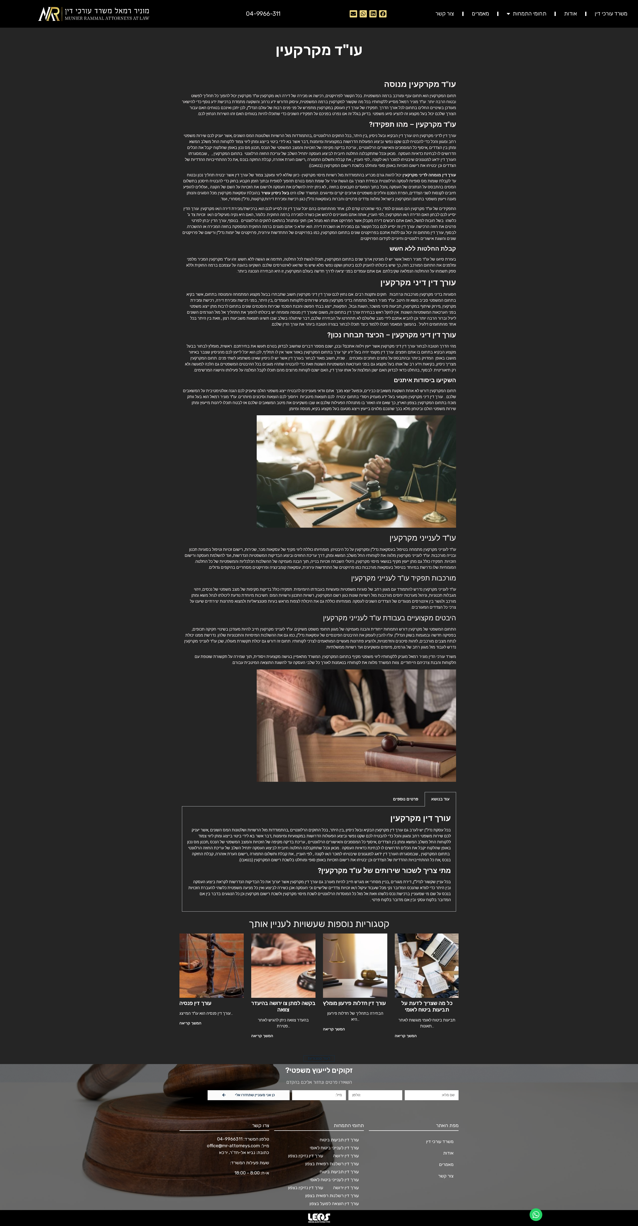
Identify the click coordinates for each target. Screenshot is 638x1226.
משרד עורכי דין (611, 13)
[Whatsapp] (363, 13)
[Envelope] (353, 13)
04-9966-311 (263, 13)
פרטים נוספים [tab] (405, 799)
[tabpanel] (319, 859)
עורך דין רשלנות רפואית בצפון (332, 1163)
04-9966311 (229, 1139)
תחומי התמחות (529, 13)
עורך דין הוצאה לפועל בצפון (334, 1203)
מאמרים (480, 13)
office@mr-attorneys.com (233, 1146)
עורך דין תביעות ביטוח (339, 1140)
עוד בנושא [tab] (440, 799)
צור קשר (444, 13)
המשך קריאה (406, 1035)
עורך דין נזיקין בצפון (305, 1155)
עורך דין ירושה (346, 1155)
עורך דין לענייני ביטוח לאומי (334, 1148)
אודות (570, 13)
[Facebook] (382, 13)
